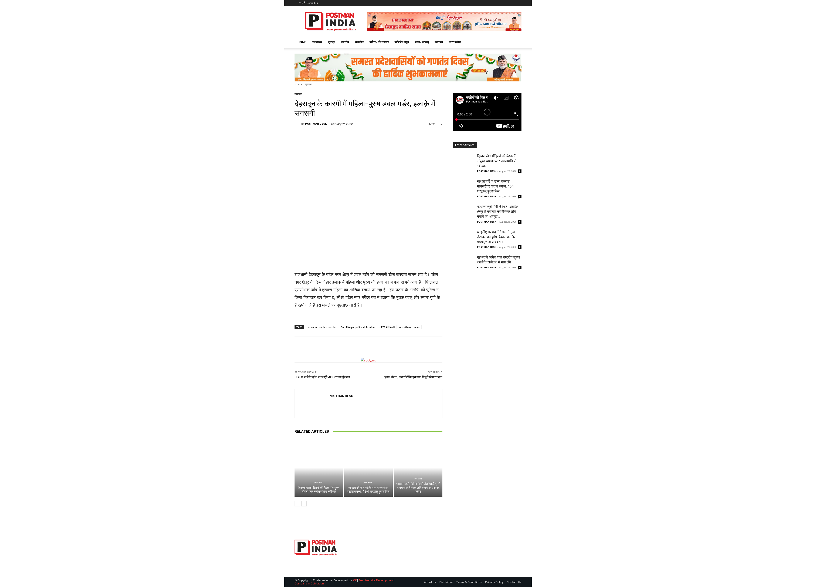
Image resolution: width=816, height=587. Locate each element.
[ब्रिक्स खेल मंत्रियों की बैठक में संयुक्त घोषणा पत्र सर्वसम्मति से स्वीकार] (319, 467)
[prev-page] (297, 503)
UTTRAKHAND (387, 327)
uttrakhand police (409, 327)
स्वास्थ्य (439, 42)
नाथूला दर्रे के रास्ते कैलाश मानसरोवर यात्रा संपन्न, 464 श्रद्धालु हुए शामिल (368, 489)
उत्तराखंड (317, 42)
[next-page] (304, 503)
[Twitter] (511, 3)
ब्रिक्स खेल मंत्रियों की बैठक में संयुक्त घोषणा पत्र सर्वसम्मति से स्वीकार (318, 489)
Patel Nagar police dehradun (358, 327)
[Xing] (330, 403)
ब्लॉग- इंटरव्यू (422, 42)
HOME (302, 42)
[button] (516, 42)
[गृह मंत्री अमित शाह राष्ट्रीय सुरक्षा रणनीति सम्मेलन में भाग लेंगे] (463, 265)
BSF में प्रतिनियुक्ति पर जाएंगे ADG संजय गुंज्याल (322, 377)
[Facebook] (504, 3)
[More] (405, 138)
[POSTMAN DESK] (298, 123)
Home (298, 84)
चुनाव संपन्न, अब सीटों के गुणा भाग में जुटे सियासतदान (413, 377)
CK (355, 580)
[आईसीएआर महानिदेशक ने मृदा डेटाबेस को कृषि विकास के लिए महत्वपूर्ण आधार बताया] (463, 240)
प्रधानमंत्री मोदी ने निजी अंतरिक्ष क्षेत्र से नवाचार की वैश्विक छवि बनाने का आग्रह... (497, 212)
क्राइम (331, 42)
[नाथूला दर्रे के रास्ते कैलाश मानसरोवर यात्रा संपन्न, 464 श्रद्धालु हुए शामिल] (368, 467)
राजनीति (359, 42)
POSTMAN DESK (316, 123)
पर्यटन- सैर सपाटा (379, 42)
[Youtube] (518, 3)
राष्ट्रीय (345, 42)
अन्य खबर (318, 482)
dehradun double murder (322, 327)
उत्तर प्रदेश (455, 42)
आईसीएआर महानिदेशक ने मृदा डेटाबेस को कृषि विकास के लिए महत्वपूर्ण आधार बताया (496, 237)
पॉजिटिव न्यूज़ (402, 42)
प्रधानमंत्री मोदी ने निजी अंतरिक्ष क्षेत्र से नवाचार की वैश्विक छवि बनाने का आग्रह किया (418, 487)
